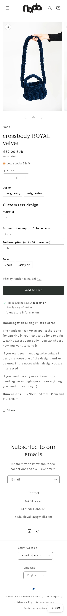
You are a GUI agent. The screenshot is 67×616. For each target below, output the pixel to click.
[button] (7, 8)
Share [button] (11, 410)
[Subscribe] (55, 479)
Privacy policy (24, 602)
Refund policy (54, 596)
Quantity (8, 170)
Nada (17, 596)
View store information (23, 312)
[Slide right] (42, 118)
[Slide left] (25, 118)
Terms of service (45, 602)
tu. (39, 279)
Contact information (35, 608)
